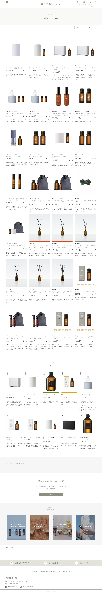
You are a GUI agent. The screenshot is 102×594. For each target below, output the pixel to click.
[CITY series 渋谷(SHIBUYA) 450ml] (87, 424)
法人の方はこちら (92, 6)
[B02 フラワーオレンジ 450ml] (51, 382)
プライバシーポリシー (65, 571)
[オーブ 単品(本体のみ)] (87, 382)
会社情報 (34, 571)
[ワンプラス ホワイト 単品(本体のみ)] (32, 382)
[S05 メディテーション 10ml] (69, 382)
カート (90, 4)
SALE (12, 547)
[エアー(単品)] (14, 382)
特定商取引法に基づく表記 (48, 571)
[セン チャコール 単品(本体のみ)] (69, 424)
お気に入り (84, 4)
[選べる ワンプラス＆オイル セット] (51, 424)
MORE (51, 495)
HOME (6, 547)
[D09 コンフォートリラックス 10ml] (14, 424)
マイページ (77, 4)
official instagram (28, 586)
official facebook (12, 586)
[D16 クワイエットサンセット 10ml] (32, 424)
